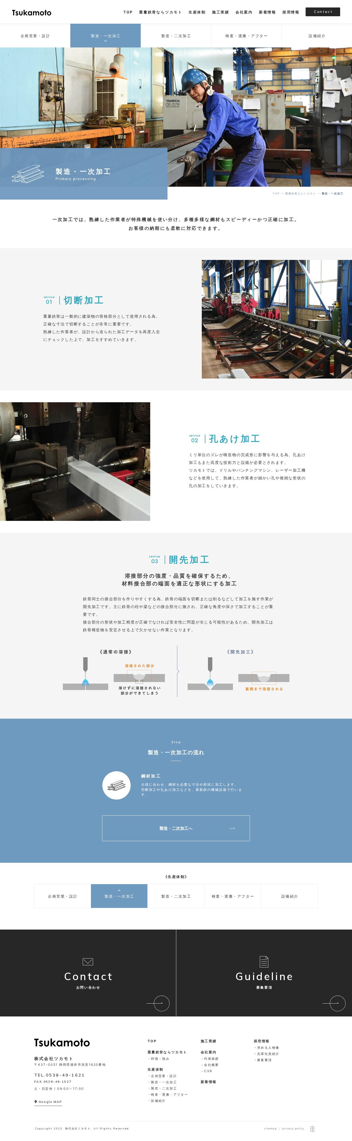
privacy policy (293, 1128)
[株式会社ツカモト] (32, 12)
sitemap (270, 1128)
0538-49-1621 (65, 1075)
